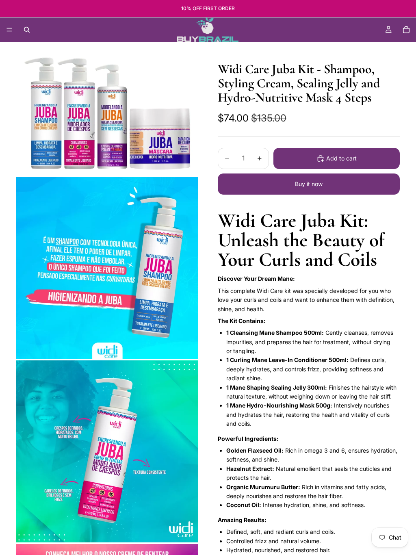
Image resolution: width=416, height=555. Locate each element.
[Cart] (406, 30)
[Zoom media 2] (107, 268)
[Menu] (9, 29)
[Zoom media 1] (107, 113)
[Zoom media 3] (107, 451)
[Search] (27, 30)
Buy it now (309, 183)
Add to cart (341, 158)
